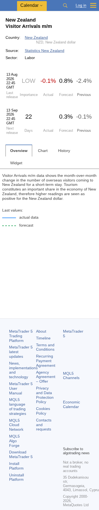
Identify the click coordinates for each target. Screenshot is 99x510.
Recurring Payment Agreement (45, 361)
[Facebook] (66, 432)
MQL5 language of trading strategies (17, 406)
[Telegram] (75, 432)
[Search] (65, 5)
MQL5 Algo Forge (14, 441)
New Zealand (36, 37)
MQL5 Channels (71, 375)
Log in (81, 5)
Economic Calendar (71, 404)
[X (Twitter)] (84, 432)
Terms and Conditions (45, 347)
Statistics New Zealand (44, 50)
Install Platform (16, 465)
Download (21, 454)
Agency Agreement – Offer (45, 377)
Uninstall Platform (16, 477)
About (41, 331)
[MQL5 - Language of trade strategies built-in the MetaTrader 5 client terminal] (8, 5)
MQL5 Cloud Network (16, 425)
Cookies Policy (43, 410)
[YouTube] (66, 441)
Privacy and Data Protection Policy (45, 395)
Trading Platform (21, 336)
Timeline (43, 338)
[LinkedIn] (75, 441)
